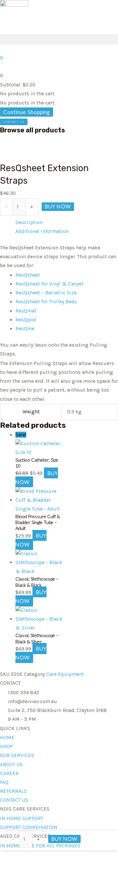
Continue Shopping (26, 112)
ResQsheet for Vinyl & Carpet (49, 284)
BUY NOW (58, 206)
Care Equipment (65, 674)
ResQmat (25, 311)
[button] (59, 39)
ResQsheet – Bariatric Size (46, 293)
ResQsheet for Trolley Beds (46, 302)
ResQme (24, 329)
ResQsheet (27, 275)
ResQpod (25, 320)
